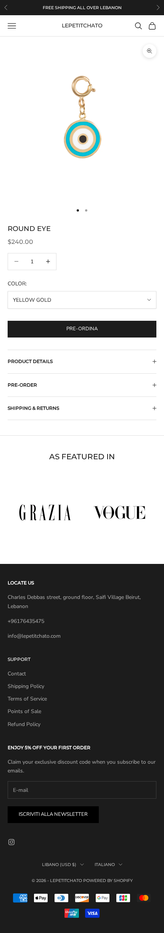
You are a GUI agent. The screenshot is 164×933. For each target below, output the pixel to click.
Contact (17, 673)
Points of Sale (24, 711)
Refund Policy (24, 724)
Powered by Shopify (108, 880)
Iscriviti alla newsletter (53, 814)
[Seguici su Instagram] (11, 842)
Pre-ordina (82, 328)
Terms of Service (27, 698)
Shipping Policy (26, 686)
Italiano (105, 864)
